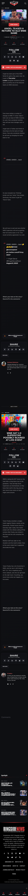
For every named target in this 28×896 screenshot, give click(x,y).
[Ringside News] (14, 3)
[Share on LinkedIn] (12, 349)
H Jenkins (9, 673)
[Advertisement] (14, 180)
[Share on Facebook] (4, 349)
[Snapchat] (14, 60)
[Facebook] (4, 56)
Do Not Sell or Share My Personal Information (14, 881)
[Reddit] (17, 60)
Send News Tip (9, 861)
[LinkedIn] (15, 56)
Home (2, 412)
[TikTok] (16, 857)
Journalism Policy (8, 869)
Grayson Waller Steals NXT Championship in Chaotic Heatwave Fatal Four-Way (7, 784)
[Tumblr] (24, 853)
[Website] (8, 684)
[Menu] (3, 3)
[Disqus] (14, 741)
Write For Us (19, 861)
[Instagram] (10, 60)
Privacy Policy (20, 869)
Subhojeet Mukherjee (10, 37)
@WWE (14, 247)
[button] (25, 3)
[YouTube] (23, 56)
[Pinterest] (19, 56)
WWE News (14, 24)
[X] (8, 56)
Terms (14, 873)
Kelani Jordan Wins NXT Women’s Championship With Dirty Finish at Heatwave (7, 804)
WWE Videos (4, 800)
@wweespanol (11, 250)
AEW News (3, 790)
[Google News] (12, 56)
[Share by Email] (23, 349)
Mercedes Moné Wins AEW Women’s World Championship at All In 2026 (8, 813)
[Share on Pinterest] (15, 349)
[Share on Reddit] (19, 349)
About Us (15, 865)
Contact (22, 865)
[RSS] (20, 857)
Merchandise (7, 865)
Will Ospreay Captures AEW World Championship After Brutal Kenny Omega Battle (8, 794)
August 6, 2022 (12, 263)
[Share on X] (8, 349)
